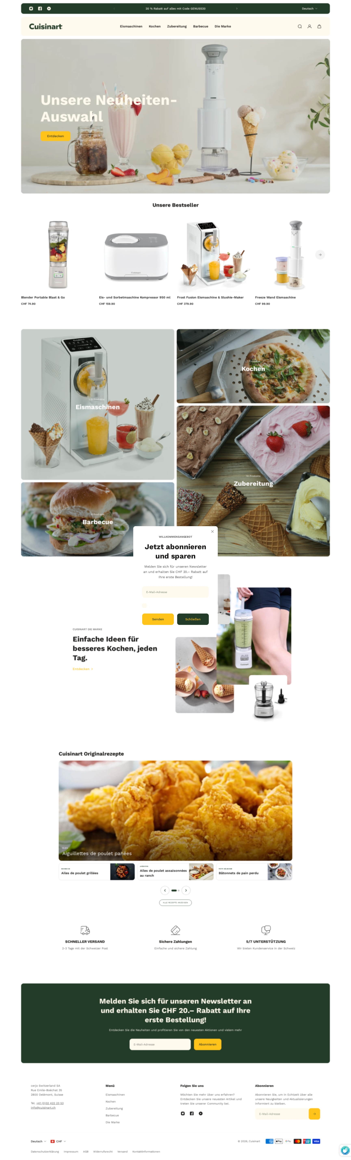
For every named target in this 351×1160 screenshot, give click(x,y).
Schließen (193, 619)
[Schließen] (212, 531)
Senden (158, 619)
